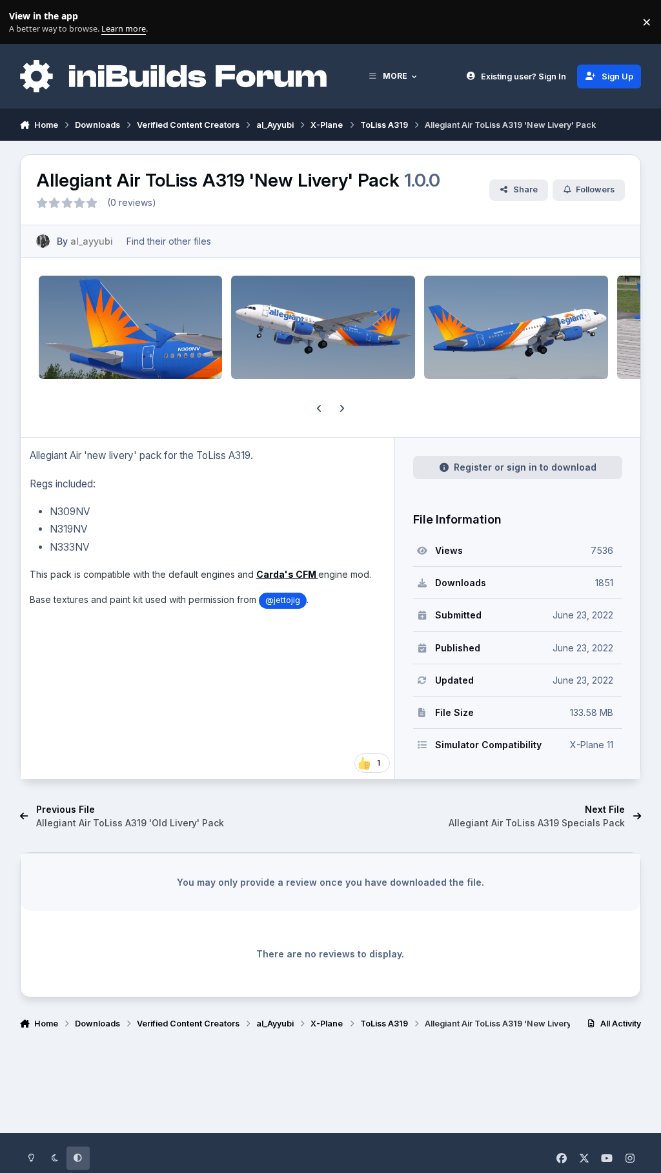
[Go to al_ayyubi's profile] (43, 241)
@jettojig (282, 600)
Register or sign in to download (525, 467)
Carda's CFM (286, 574)
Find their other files (169, 241)
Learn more (25, 22)
